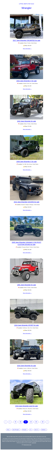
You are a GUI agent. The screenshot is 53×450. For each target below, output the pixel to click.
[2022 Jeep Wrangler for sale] (26, 119)
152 (42, 421)
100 (20, 421)
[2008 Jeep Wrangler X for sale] (26, 159)
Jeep (8, 429)
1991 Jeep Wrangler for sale (26, 285)
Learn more (34, 442)
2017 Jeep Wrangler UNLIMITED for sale (26, 40)
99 (15, 421)
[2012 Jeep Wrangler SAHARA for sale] (26, 199)
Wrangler (27, 8)
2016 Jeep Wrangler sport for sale (26, 406)
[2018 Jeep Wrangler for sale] (26, 363)
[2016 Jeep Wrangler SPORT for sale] (26, 323)
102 (31, 421)
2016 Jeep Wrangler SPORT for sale (26, 325)
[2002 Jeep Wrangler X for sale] (26, 78)
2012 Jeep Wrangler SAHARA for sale (26, 202)
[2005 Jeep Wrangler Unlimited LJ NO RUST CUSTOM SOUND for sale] (26, 240)
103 (36, 421)
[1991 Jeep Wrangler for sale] (26, 282)
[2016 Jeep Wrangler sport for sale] (26, 403)
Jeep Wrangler (15, 429)
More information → (27, 48)
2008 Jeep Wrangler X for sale (26, 161)
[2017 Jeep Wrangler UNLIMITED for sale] (26, 38)
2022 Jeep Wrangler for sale (26, 121)
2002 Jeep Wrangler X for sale (26, 81)
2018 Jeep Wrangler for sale (26, 365)
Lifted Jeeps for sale (26, 4)
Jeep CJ (36, 429)
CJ (30, 429)
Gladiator (43, 429)
